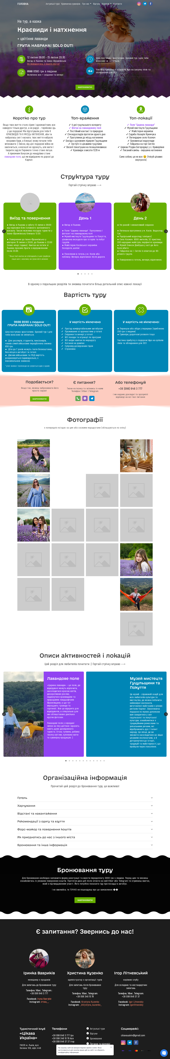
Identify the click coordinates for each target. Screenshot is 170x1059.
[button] (139, 4)
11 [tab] (100, 760)
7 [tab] (86, 760)
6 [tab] (83, 760)
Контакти (117, 3)
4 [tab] (88, 274)
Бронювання (96, 1038)
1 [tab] (78, 274)
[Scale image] (33, 455)
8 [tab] (90, 760)
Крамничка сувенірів (70, 3)
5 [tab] (92, 274)
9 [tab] (93, 760)
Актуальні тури (53, 3)
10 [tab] (97, 760)
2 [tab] (81, 274)
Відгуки (96, 3)
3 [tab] (85, 274)
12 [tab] (104, 760)
